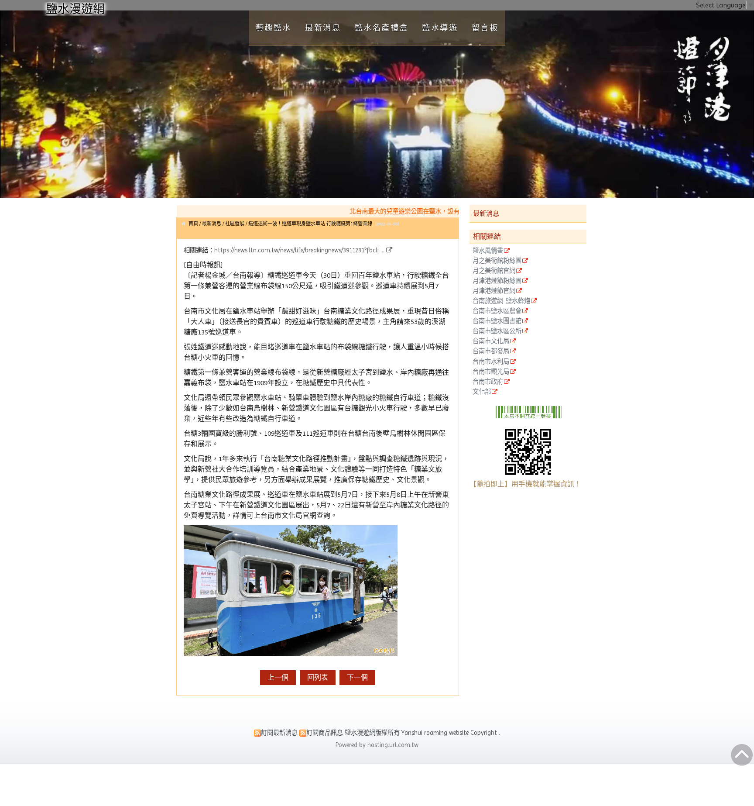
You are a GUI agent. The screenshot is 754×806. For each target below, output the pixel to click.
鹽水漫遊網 (75, 9)
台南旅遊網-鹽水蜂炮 (501, 301)
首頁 (193, 224)
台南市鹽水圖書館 (497, 321)
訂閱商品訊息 (324, 732)
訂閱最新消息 (279, 732)
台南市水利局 (491, 361)
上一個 (277, 677)
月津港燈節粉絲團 (497, 281)
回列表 (317, 677)
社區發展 (235, 224)
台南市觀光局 (491, 372)
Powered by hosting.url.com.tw (377, 744)
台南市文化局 (491, 341)
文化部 (482, 392)
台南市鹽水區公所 (497, 331)
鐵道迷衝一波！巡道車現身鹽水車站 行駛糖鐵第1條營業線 (310, 224)
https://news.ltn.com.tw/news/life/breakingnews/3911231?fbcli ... (299, 250)
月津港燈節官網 (494, 291)
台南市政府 (488, 382)
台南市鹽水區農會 (497, 311)
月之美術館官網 (494, 271)
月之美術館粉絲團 (497, 261)
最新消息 (212, 224)
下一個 (357, 677)
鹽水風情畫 (488, 251)
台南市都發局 (491, 351)
